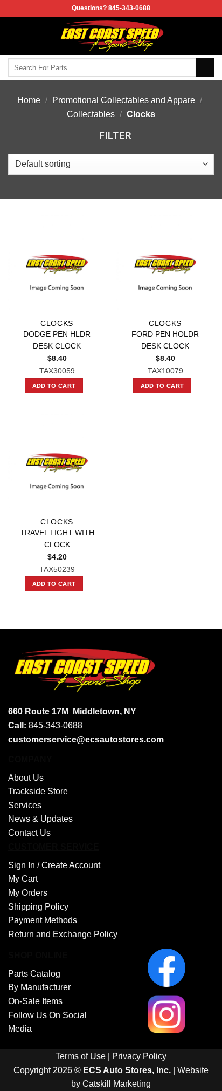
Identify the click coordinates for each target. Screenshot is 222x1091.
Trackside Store (38, 791)
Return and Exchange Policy (62, 934)
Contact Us (29, 832)
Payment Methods (42, 920)
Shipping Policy (38, 906)
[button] (14, 36)
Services (24, 805)
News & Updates (40, 818)
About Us (26, 777)
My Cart (23, 878)
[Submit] (205, 67)
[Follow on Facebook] (207, 36)
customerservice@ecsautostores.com (86, 739)
